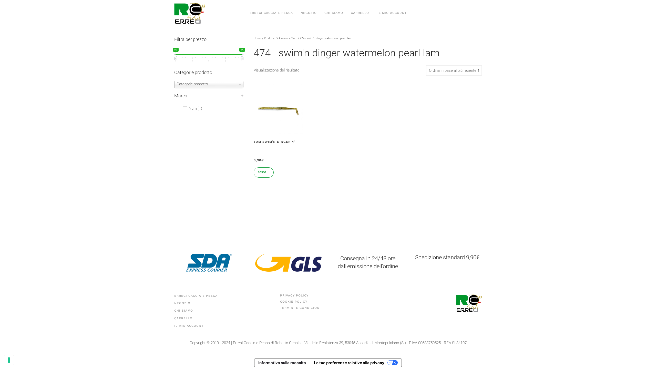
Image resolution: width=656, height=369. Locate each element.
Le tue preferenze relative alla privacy (349, 362)
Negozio (309, 13)
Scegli (264, 172)
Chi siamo (333, 13)
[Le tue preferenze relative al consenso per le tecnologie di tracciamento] (9, 360)
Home (257, 38)
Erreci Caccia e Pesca (271, 13)
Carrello (360, 13)
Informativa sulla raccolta (282, 362)
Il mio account (392, 13)
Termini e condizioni (300, 308)
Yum (195, 108)
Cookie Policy (293, 301)
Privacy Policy (294, 295)
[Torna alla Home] (189, 13)
